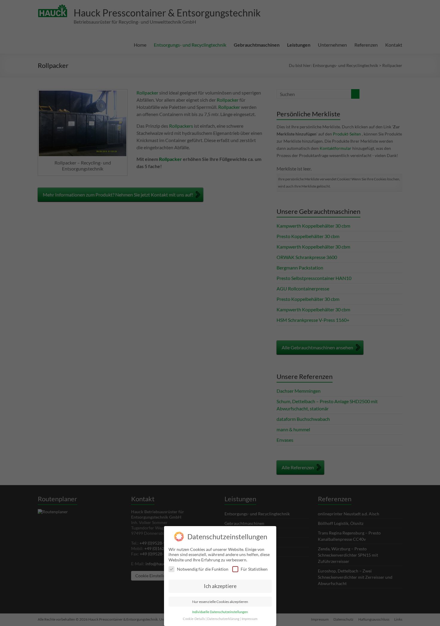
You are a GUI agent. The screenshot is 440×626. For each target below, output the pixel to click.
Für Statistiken (254, 569)
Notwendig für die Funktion (202, 569)
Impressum (249, 619)
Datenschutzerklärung (223, 619)
